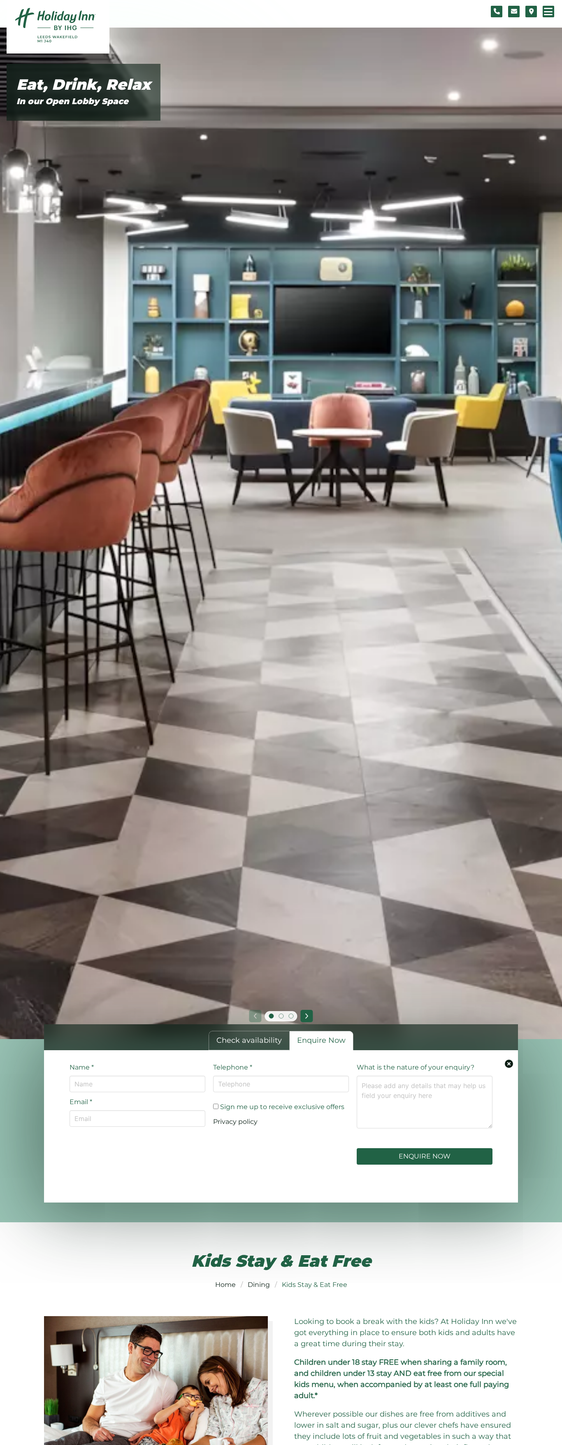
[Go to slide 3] (290, 1016)
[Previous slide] (255, 1016)
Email (81, 1102)
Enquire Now (425, 1156)
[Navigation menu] (548, 11)
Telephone (232, 1067)
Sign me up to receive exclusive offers (281, 1107)
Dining (259, 1285)
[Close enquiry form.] (509, 1064)
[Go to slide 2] (281, 1016)
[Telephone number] (496, 11)
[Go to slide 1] (271, 1016)
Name (82, 1067)
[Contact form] (514, 11)
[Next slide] (307, 1016)
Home (225, 1285)
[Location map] (531, 11)
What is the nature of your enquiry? (415, 1067)
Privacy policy (235, 1122)
